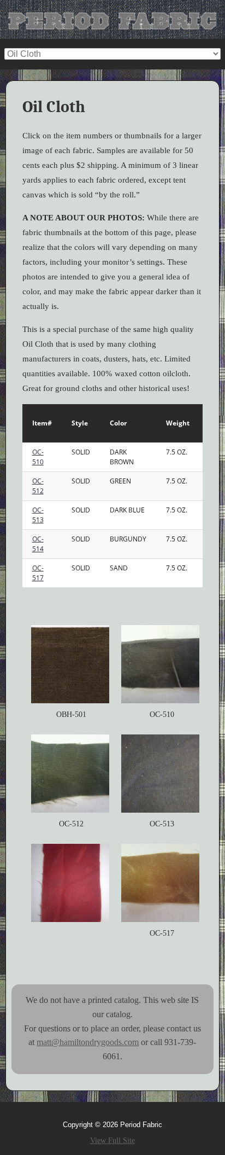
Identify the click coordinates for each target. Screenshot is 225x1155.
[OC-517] (160, 883)
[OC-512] (70, 773)
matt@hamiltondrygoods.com (88, 1042)
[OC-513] (160, 773)
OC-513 (38, 514)
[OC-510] (160, 664)
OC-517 (38, 572)
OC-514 (38, 543)
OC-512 (38, 485)
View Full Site (112, 1140)
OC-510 (38, 456)
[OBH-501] (70, 664)
